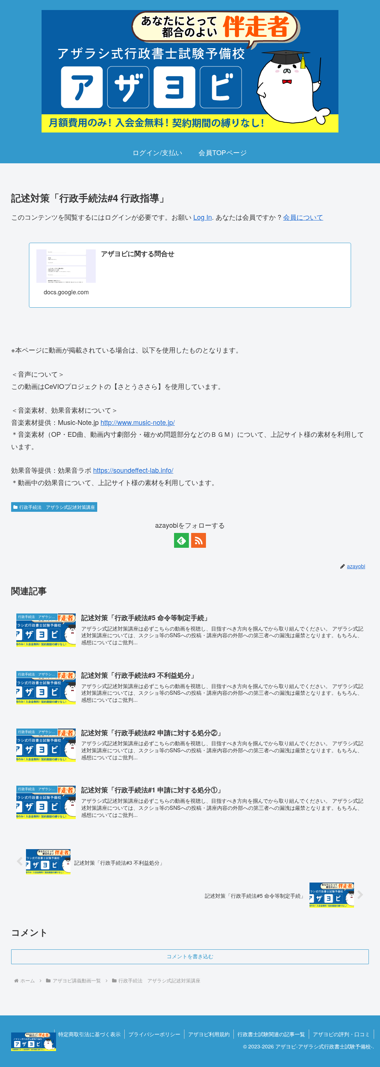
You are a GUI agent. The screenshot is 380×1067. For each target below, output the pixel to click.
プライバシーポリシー (154, 1034)
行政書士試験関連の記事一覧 (271, 1034)
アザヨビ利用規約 (209, 1034)
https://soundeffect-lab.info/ (133, 470)
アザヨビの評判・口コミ (341, 1034)
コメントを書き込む (190, 956)
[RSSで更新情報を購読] (198, 540)
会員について (303, 217)
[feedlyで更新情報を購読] (181, 540)
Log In (202, 217)
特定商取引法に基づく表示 (89, 1034)
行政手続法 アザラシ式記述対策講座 (57, 507)
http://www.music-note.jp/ (138, 422)
